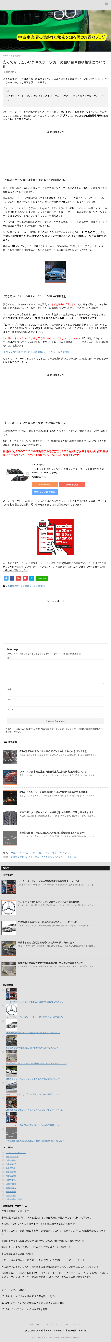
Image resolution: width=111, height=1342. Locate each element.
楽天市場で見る (72, 485)
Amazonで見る (45, 485)
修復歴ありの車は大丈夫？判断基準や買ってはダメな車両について (50, 963)
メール (11, 699)
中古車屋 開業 (12, 1156)
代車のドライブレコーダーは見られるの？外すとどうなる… (40, 853)
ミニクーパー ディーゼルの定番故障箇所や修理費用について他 (48, 881)
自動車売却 (13, 586)
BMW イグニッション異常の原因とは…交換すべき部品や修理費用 (54, 791)
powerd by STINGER (72, 1337)
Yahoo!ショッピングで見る (45, 492)
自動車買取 (11, 1183)
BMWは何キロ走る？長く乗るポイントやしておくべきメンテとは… (54, 751)
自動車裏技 (11, 1180)
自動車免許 (11, 1168)
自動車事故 (11, 1160)
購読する (9, 868)
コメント (11, 658)
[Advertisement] (55, 153)
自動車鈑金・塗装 (14, 1199)
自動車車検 (11, 1191)
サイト (10, 709)
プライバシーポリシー (72, 1324)
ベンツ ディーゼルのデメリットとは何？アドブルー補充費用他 (48, 901)
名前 (10, 689)
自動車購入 (26, 586)
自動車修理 (11, 1164)
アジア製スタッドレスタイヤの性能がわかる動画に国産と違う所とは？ (57, 812)
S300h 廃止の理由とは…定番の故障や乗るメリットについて (47, 922)
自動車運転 (39, 586)
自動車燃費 (11, 1176)
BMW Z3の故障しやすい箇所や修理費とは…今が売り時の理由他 (36, 352)
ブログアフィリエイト (16, 1152)
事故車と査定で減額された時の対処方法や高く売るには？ (46, 942)
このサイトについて (52, 1324)
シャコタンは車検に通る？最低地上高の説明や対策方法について (53, 771)
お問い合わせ (35, 1324)
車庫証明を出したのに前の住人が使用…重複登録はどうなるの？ (53, 832)
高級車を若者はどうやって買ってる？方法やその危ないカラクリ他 (43, 857)
